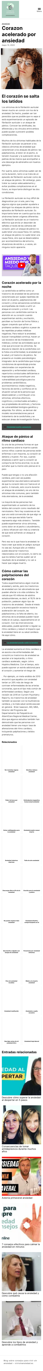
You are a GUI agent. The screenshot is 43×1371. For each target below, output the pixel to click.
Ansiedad (6, 24)
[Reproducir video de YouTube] (21, 265)
